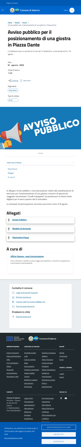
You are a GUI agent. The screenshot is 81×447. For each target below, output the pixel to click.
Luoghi (61, 373)
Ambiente (45, 366)
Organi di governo (13, 353)
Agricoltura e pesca (48, 380)
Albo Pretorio (46, 405)
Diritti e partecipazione (47, 385)
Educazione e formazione (28, 385)
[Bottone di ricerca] (71, 10)
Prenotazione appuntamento (29, 403)
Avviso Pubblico (19, 219)
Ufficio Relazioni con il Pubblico (49, 417)
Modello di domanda (21, 228)
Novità (17, 22)
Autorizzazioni (46, 376)
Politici (9, 366)
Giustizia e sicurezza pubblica (49, 354)
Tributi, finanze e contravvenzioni (47, 361)
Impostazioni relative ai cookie (59, 427)
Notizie (61, 353)
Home (10, 22)
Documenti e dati (12, 376)
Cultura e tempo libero (29, 361)
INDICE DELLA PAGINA (14, 163)
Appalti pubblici (29, 373)
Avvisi (24, 22)
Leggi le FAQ (28, 398)
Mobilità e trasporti (30, 380)
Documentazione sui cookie (13, 438)
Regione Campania (12, 3)
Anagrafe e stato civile (30, 354)
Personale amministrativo (12, 371)
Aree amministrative (14, 356)
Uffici (8, 359)
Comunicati (63, 356)
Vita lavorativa (29, 366)
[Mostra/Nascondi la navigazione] (2, 10)
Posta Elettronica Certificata (48, 410)
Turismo (26, 376)
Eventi (61, 377)
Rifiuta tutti (59, 434)
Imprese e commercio (31, 369)
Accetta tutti (59, 441)
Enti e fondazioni (12, 363)
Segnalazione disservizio (29, 410)
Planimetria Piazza (20, 237)
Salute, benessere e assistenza (48, 371)
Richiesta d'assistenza (28, 417)
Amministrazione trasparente (48, 400)
